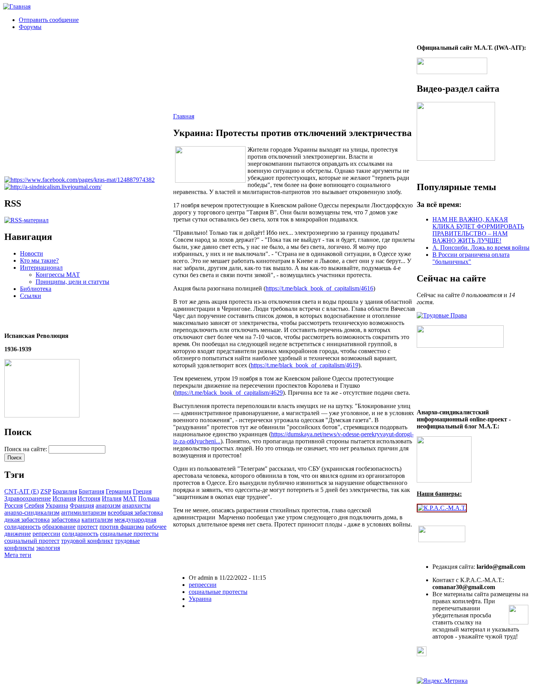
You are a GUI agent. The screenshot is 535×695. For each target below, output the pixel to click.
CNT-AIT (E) (21, 491)
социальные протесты (129, 533)
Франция (82, 505)
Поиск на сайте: (26, 449)
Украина (56, 505)
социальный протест (32, 540)
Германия (118, 491)
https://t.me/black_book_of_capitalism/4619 (304, 365)
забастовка (65, 519)
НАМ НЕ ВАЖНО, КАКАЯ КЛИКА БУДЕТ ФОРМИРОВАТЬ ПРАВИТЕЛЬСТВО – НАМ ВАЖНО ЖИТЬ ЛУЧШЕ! (478, 230)
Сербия (34, 505)
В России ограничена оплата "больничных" (471, 258)
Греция (142, 491)
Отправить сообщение (49, 19)
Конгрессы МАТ (58, 274)
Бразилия (64, 491)
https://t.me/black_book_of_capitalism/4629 (229, 392)
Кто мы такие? (39, 260)
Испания (64, 498)
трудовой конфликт (87, 540)
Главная (183, 116)
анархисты (136, 505)
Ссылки (30, 295)
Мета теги (17, 555)
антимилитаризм (83, 512)
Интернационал (41, 267)
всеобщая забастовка (135, 512)
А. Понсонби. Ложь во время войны (481, 247)
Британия (91, 491)
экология (48, 547)
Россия (13, 505)
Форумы (30, 27)
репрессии (46, 533)
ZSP (45, 491)
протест (87, 526)
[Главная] (17, 6)
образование (59, 526)
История (89, 498)
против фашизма (121, 526)
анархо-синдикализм (32, 512)
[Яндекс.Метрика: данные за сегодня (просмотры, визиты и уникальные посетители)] (442, 680)
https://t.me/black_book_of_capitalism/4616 (319, 288)
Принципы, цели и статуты (72, 281)
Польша (148, 498)
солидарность (80, 533)
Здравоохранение (27, 498)
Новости (31, 253)
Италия (111, 498)
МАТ (130, 498)
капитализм (97, 519)
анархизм (108, 505)
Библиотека (35, 288)
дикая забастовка (27, 519)
